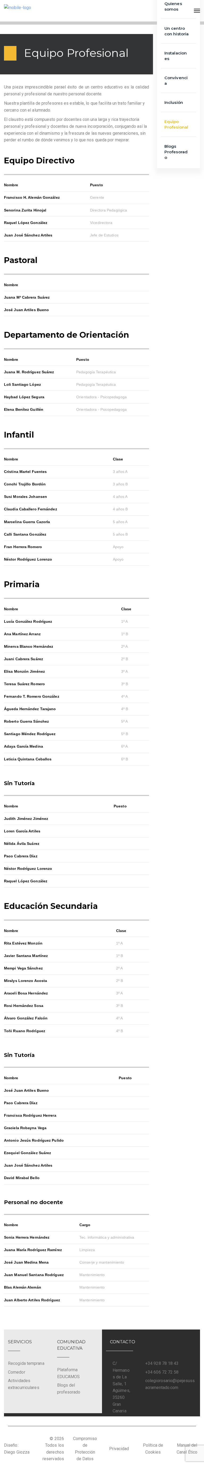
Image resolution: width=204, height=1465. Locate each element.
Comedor (16, 1372)
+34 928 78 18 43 (162, 1363)
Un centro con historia (176, 31)
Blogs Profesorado (176, 152)
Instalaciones (175, 55)
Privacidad (119, 1448)
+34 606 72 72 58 (162, 1372)
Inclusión (173, 102)
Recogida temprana (26, 1363)
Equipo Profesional (176, 124)
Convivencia (176, 80)
